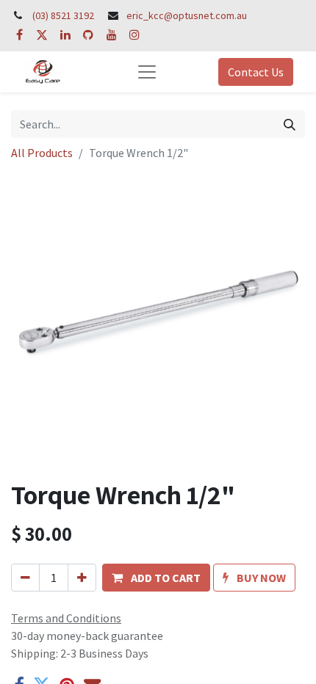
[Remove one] (25, 578)
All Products (42, 152)
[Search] (289, 124)
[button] (156, 578)
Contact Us (256, 72)
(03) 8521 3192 (63, 15)
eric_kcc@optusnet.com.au (186, 15)
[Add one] (82, 578)
